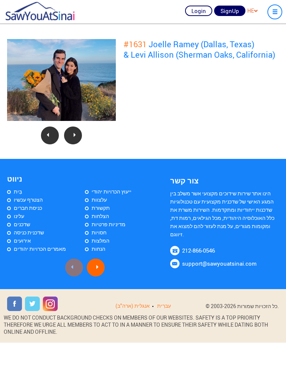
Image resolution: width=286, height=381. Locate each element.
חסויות (99, 232)
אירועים (22, 240)
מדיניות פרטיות (108, 224)
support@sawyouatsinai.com (219, 263)
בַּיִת (18, 191)
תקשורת (101, 207)
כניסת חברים (28, 207)
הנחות (98, 248)
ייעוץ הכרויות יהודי (111, 191)
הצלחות (100, 216)
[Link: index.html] (40, 11)
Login (198, 11)
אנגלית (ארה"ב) (132, 305)
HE (250, 10)
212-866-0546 (198, 250)
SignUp (229, 11)
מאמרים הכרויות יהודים (40, 248)
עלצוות (99, 199)
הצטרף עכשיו (28, 199)
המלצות (100, 240)
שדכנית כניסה (29, 232)
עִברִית (164, 305)
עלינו (19, 216)
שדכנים (22, 224)
